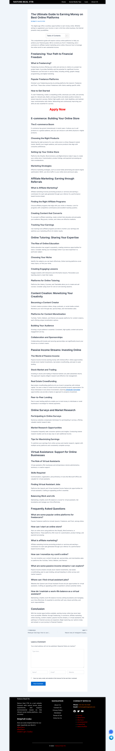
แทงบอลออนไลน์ (82, 722)
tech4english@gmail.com (86, 707)
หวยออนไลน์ (81, 724)
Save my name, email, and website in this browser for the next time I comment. (55, 678)
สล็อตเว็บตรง (21, 727)
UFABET (20, 732)
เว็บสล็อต (29, 732)
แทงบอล (79, 715)
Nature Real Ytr (23, 699)
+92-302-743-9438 (84, 705)
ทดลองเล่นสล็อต (82, 726)
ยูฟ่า (25, 732)
